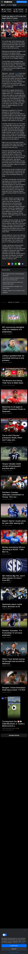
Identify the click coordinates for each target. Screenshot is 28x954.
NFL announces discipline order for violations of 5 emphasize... (13, 329)
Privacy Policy (21, 942)
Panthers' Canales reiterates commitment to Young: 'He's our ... (13, 494)
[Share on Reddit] (9, 264)
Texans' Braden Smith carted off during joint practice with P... (11, 466)
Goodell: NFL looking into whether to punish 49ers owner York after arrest (13, 278)
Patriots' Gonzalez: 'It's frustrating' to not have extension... (12, 632)
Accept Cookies (14, 945)
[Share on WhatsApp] (16, 264)
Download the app (21, 1)
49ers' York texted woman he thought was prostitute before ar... (13, 661)
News (14, 5)
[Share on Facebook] (12, 264)
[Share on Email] (19, 264)
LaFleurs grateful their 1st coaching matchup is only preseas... (13, 358)
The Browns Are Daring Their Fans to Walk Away (12, 381)
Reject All (14, 948)
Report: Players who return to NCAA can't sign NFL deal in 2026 (13, 283)
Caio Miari (4, 20)
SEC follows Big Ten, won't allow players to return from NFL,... (13, 578)
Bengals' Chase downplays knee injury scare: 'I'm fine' (14, 688)
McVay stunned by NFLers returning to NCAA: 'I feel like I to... (13, 549)
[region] (14, 941)
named (16, 73)
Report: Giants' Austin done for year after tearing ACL (14, 522)
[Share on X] (5, 264)
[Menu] (1, 2)
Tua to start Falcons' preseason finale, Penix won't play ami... (12, 437)
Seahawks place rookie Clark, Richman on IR (12, 605)
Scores (9, 5)
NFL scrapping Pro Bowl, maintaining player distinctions (13, 274)
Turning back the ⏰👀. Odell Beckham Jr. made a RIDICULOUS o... (13, 723)
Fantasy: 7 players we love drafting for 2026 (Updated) (14, 291)
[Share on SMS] (22, 264)
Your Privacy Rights (14, 952)
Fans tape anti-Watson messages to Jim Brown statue (12, 287)
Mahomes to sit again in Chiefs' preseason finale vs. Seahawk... (14, 409)
